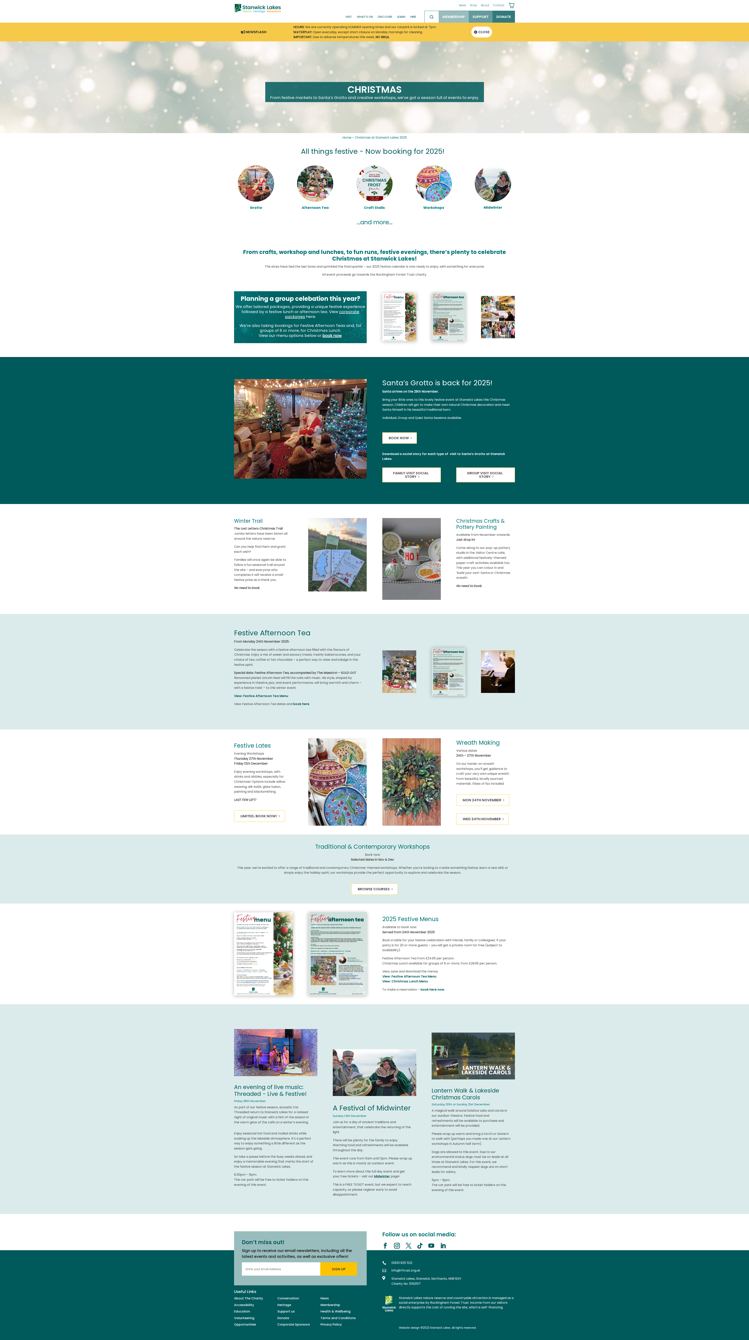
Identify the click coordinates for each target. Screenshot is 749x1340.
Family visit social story (411, 475)
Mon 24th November (482, 800)
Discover (385, 17)
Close (484, 31)
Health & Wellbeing (335, 1311)
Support (481, 16)
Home (346, 137)
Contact (498, 5)
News (462, 5)
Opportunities (245, 1324)
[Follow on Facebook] (386, 1246)
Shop (473, 5)
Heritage (284, 1305)
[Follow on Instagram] (398, 1246)
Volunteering (244, 1318)
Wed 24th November (482, 818)
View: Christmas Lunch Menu (405, 981)
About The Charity (248, 1298)
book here (301, 704)
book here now (432, 989)
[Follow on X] (410, 1246)
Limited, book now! (258, 816)
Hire (413, 17)
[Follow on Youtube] (432, 1246)
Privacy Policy (331, 1324)
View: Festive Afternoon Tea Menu (261, 696)
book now (332, 335)
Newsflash (256, 32)
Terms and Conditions (338, 1318)
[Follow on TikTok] (421, 1246)
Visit (348, 17)
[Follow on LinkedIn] (444, 1246)
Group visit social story (485, 475)
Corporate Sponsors (293, 1324)
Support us (286, 1311)
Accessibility (244, 1305)
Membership (454, 16)
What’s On (365, 17)
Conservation (288, 1298)
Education (242, 1311)
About (485, 5)
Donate (503, 16)
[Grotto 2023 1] (300, 477)
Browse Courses (374, 889)
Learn (401, 17)
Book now (399, 437)
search (432, 16)
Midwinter (382, 1176)
